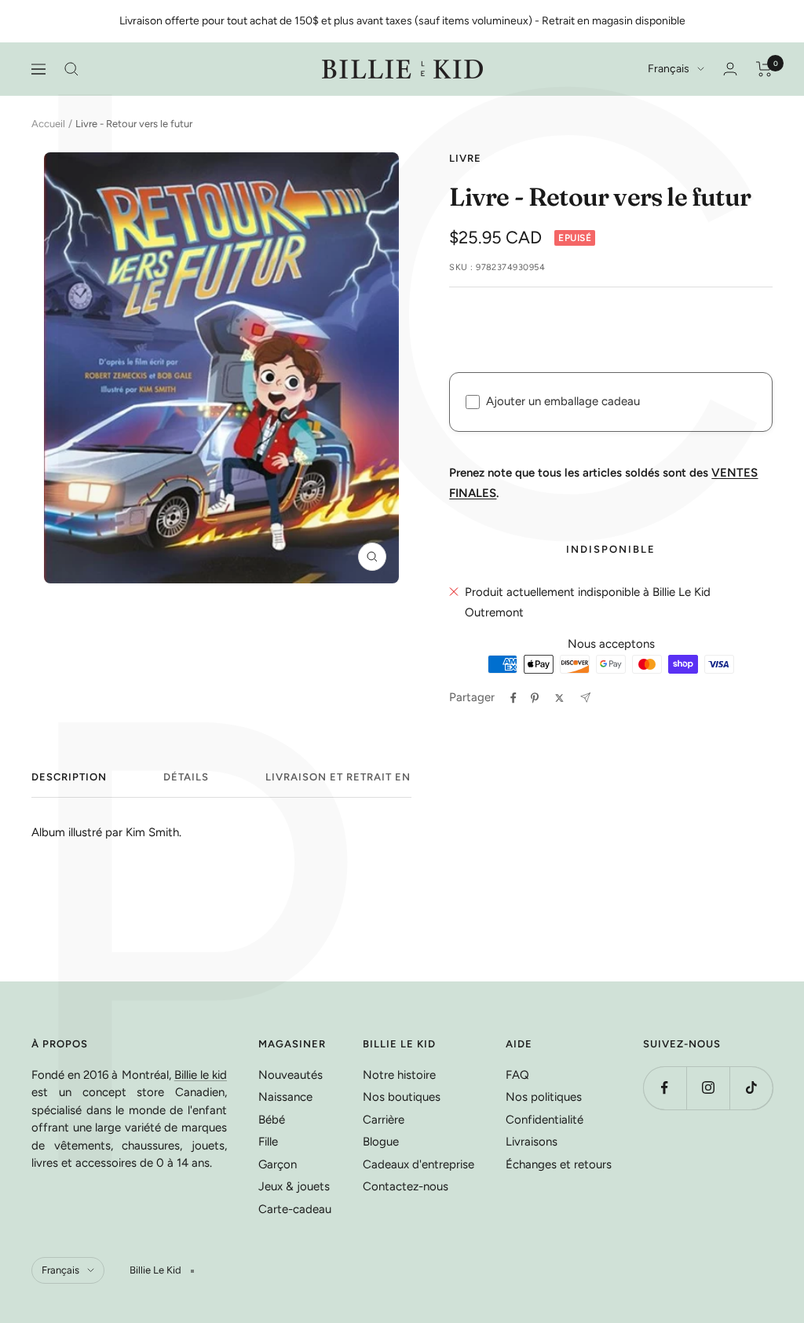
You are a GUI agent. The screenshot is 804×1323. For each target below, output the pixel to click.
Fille (268, 1142)
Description (69, 777)
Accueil (48, 124)
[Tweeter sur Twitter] (559, 698)
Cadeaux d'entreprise (418, 1164)
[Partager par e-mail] (585, 698)
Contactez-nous (405, 1186)
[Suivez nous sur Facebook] (664, 1087)
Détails (186, 777)
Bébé (271, 1120)
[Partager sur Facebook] (513, 698)
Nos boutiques (401, 1097)
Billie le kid (200, 1075)
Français (668, 68)
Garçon (277, 1164)
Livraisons (531, 1142)
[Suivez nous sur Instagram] (707, 1087)
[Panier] (764, 69)
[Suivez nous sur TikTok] (751, 1087)
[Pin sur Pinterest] (535, 698)
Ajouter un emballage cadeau (563, 401)
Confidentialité (544, 1120)
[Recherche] (71, 69)
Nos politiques (544, 1097)
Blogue (381, 1142)
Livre (465, 158)
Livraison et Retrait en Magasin (366, 777)
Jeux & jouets (294, 1186)
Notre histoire (399, 1075)
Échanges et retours (559, 1164)
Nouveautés (290, 1075)
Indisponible (611, 549)
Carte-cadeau (294, 1209)
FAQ (517, 1075)
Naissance (285, 1097)
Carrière (383, 1120)
